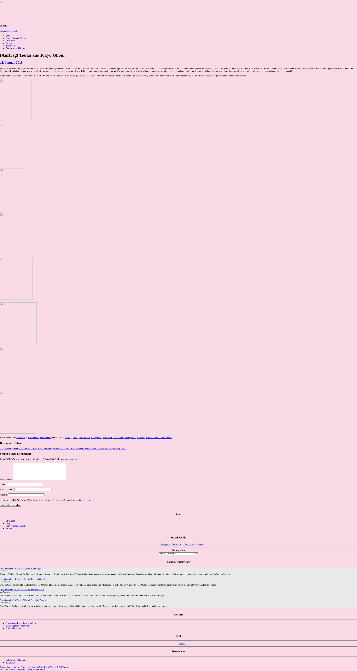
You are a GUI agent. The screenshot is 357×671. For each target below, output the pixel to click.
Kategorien (178, 550)
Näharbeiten (45, 437)
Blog (8, 35)
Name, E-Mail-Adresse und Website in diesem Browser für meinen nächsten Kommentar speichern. (47, 500)
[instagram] (164, 544)
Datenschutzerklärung (15, 48)
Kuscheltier (118, 437)
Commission (84, 437)
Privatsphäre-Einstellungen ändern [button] (21, 623)
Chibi (75, 437)
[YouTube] (187, 544)
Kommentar (6, 479)
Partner (9, 43)
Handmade (107, 437)
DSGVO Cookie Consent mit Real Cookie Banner (22, 669)
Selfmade (141, 437)
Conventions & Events (16, 38)
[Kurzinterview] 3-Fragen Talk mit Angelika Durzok (23, 600)
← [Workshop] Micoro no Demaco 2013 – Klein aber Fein (26, 448)
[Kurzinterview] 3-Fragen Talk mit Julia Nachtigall (22, 579)
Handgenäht (96, 437)
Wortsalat (20, 437)
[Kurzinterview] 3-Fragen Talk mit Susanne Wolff (22, 589)
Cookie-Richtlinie (13, 628)
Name (2, 484)
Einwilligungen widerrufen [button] (17, 626)
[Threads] (199, 544)
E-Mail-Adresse (7, 489)
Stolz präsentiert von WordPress (35, 667)
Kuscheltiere (33, 437)
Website (3, 495)
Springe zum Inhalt (8, 31)
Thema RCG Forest (59, 667)
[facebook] (176, 544)
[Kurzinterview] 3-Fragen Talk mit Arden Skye (20, 568)
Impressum (10, 46)
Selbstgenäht (130, 437)
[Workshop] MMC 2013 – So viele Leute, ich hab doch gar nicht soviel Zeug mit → (89, 448)
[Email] (181, 643)
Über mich (10, 40)
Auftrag (68, 437)
